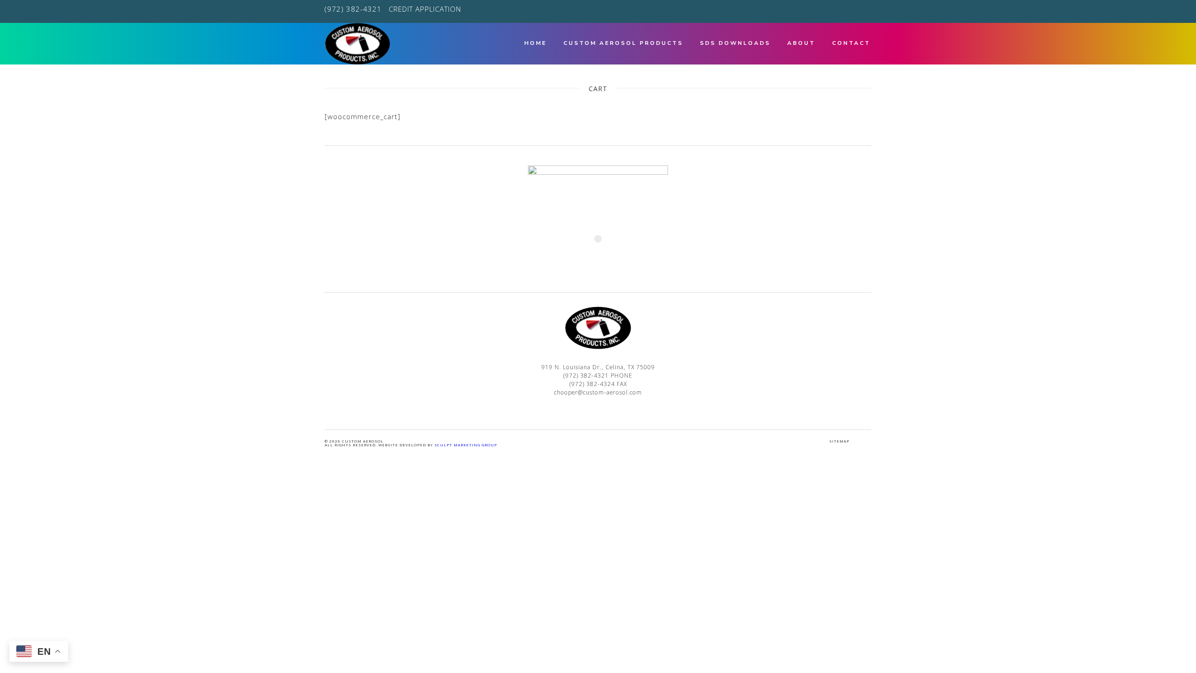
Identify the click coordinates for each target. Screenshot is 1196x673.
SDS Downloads (735, 43)
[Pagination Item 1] (598, 239)
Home (535, 43)
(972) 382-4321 (353, 9)
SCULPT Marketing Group (465, 444)
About (801, 43)
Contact (851, 43)
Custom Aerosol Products (623, 43)
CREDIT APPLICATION (425, 9)
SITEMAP (839, 441)
